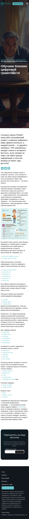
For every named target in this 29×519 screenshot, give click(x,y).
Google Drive (7, 304)
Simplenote (6, 338)
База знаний (11, 60)
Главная (3, 60)
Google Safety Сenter (10, 258)
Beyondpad (6, 342)
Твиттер (5, 357)
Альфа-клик (7, 377)
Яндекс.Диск (7, 302)
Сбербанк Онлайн (9, 379)
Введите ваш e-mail (11, 449)
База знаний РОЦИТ (9, 270)
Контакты (4, 481)
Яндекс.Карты (7, 387)
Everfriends (21, 407)
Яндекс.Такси (7, 395)
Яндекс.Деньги (8, 371)
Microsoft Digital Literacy (10, 256)
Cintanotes (6, 332)
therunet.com (7, 272)
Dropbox (5, 300)
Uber (4, 393)
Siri (10, 405)
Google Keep (6, 334)
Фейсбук (5, 354)
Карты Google (7, 385)
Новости (4, 475)
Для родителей (20, 60)
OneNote (5, 336)
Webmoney (6, 373)
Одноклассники (8, 352)
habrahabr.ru (7, 276)
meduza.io (6, 280)
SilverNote (6, 340)
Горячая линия (17, 3)
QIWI (4, 375)
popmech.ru (6, 278)
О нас (3, 472)
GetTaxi (5, 397)
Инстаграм (6, 359)
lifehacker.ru (6, 274)
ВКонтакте (6, 350)
